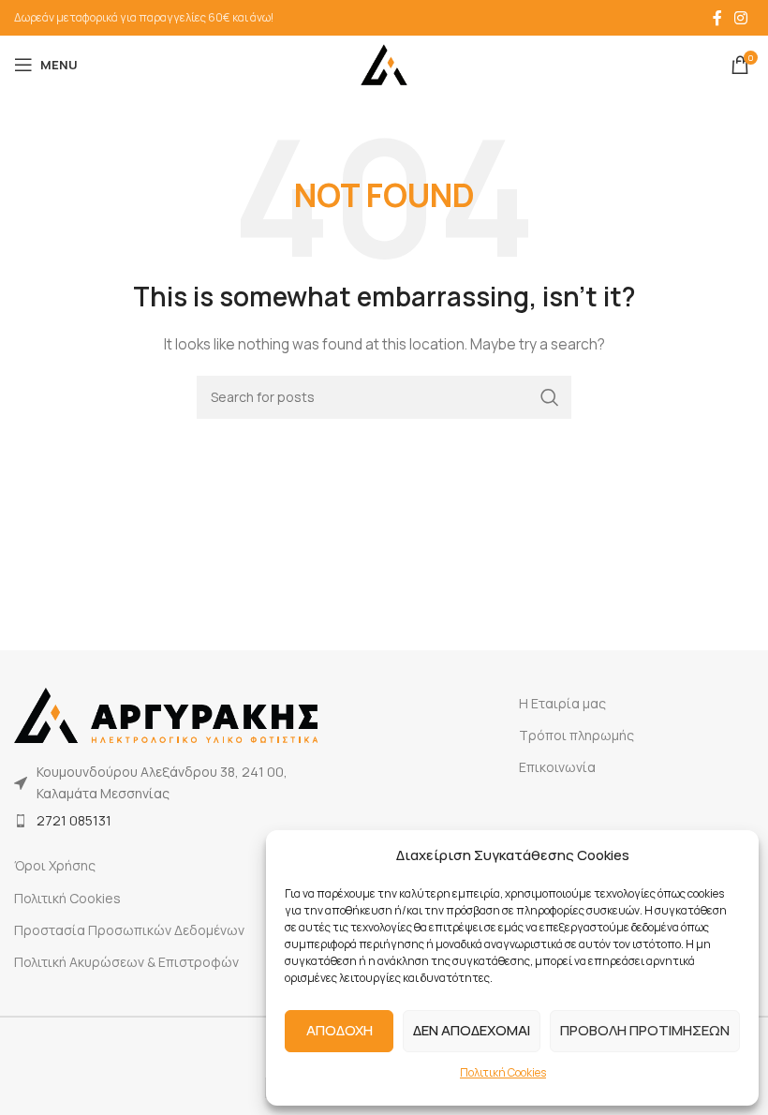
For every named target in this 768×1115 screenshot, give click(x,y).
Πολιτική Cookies (503, 1072)
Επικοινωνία (557, 767)
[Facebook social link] (717, 18)
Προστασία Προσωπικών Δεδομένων (129, 930)
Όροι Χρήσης (55, 865)
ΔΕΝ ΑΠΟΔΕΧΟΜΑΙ (471, 1030)
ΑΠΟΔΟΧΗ (339, 1030)
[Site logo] (384, 63)
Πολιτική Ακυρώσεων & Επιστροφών (126, 962)
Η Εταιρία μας (562, 703)
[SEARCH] (549, 397)
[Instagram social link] (741, 18)
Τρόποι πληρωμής (576, 735)
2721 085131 (74, 820)
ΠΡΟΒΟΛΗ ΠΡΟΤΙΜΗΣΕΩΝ (645, 1030)
